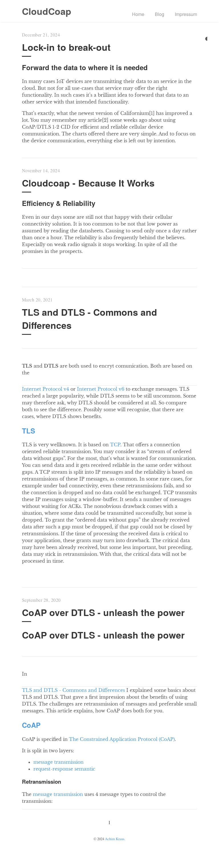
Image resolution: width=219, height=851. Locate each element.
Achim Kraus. (115, 838)
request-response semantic (64, 769)
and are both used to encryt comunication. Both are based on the (107, 369)
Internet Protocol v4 (45, 389)
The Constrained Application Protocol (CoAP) (122, 739)
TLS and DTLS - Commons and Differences (73, 690)
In (24, 674)
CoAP (31, 725)
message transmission (58, 762)
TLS (28, 430)
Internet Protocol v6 (100, 389)
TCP (115, 444)
